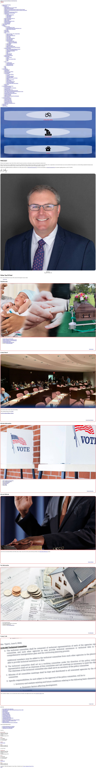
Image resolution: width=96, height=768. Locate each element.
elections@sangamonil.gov (51, 167)
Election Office (2, 742)
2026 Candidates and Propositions (8, 480)
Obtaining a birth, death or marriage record (9, 720)
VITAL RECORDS (9, 343)
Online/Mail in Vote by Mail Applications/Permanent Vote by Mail (12, 709)
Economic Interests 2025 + (7, 341)
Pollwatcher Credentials (6, 714)
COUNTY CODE (39, 693)
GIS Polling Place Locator (6, 718)
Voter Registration (5, 483)
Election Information (90, 491)
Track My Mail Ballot (6, 482)
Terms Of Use (31, 766)
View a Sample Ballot (5, 712)
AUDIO (12, 411)
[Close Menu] (0, 3)
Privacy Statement (26, 766)
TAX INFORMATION (10, 625)
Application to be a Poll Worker (7, 728)
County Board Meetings (89, 420)
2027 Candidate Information (7, 481)
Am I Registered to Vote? (6, 715)
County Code (91, 703)
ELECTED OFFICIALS (44, 551)
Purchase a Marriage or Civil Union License (10, 339)
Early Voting (5, 484)
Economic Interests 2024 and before (8, 342)
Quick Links (5, 279)
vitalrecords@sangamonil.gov (32, 167)
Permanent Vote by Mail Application (8, 727)
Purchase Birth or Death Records (8, 338)
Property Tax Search (5, 721)
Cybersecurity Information (6, 717)
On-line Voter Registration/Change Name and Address (11, 719)
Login (1, 767)
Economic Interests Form (6, 716)
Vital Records (91, 349)
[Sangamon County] (4, 0)
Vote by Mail (5, 485)
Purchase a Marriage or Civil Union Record (9, 340)
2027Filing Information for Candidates (8, 726)
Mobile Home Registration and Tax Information (9, 722)
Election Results (5, 711)
